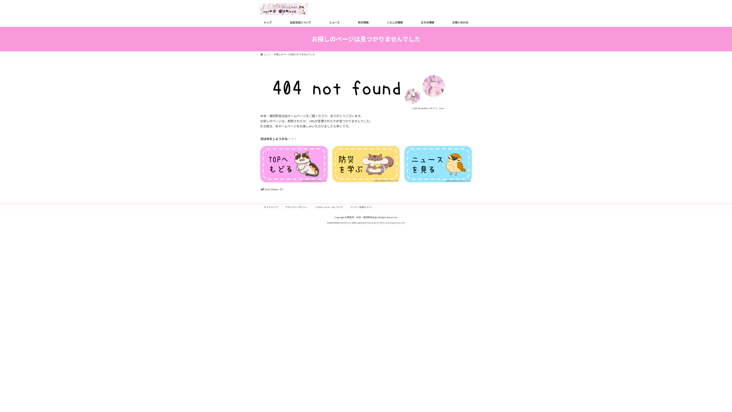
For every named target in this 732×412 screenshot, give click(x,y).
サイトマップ (271, 207)
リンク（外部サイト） (361, 207)
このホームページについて (329, 207)
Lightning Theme (365, 222)
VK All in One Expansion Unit (390, 222)
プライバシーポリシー (296, 207)
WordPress (345, 222)
